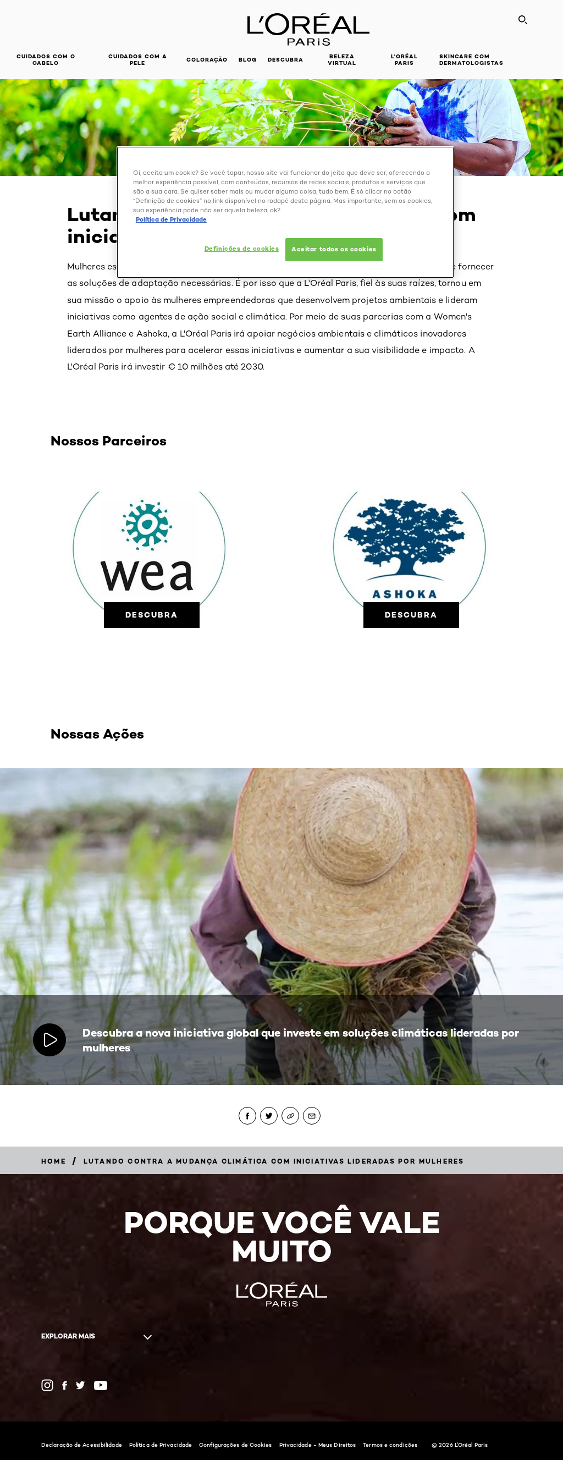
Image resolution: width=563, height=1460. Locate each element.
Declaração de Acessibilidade (81, 1444)
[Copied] (290, 1116)
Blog (248, 59)
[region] (285, 212)
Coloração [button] (207, 59)
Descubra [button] (285, 59)
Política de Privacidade (160, 1444)
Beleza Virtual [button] (342, 60)
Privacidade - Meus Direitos (317, 1444)
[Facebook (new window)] (64, 1385)
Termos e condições (390, 1444)
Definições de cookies (242, 248)
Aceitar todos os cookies (334, 249)
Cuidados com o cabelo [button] (45, 60)
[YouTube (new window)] (100, 1385)
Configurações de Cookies (235, 1444)
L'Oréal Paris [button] (404, 60)
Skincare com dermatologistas (471, 60)
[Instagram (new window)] (47, 1385)
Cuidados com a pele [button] (137, 60)
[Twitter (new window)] (80, 1385)
